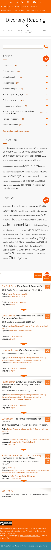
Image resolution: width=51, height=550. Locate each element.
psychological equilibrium (11, 473)
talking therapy (25, 473)
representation (15, 185)
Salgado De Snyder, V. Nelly (29, 455)
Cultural (31, 440)
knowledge (14, 176)
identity (27, 172)
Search (46, 46)
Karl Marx (20, 234)
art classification (42, 148)
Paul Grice (35, 242)
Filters (46, 278)
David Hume (23, 211)
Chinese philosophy (32, 151)
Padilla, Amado (9, 455)
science (38, 185)
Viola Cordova (26, 253)
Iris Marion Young (41, 225)
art (34, 148)
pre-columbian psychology (40, 470)
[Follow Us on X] (28, 2)
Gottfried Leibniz (35, 220)
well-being (28, 363)
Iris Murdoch (8, 230)
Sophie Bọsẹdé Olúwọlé (13, 250)
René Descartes (19, 246)
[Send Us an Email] (11, 2)
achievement (13, 296)
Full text (47, 287)
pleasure (20, 399)
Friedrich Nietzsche (34, 216)
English (12, 305)
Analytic (12, 302)
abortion (6, 148)
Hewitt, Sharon (8, 382)
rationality (6, 185)
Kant (5, 176)
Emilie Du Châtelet (22, 216)
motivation (13, 331)
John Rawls (35, 230)
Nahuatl (18, 478)
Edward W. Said (11, 216)
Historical (45, 440)
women (15, 188)
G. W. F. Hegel (22, 219)
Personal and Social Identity (22, 429)
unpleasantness (26, 331)
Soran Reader (32, 249)
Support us (32, 11)
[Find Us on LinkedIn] (40, 2)
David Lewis (35, 211)
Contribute (6, 11)
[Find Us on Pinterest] (34, 2)
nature (5, 181)
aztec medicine (14, 470)
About (43, 11)
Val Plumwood (15, 253)
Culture (9, 429)
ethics (37, 160)
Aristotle (17, 206)
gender (20, 171)
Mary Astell (20, 238)
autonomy (8, 151)
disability (10, 161)
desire (5, 161)
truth (5, 188)
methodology (31, 176)
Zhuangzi (16, 258)
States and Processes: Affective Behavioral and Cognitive (21, 360)
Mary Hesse (29, 238)
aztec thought (25, 470)
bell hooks (26, 206)
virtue (9, 188)
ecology (17, 161)
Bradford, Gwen (9, 286)
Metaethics (24, 294)
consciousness (34, 156)
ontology (12, 181)
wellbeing (34, 473)
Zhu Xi (25, 258)
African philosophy (16, 148)
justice (43, 171)
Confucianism (21, 156)
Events (25, 7)
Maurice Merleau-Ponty (11, 242)
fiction (13, 172)
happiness (13, 363)
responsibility (27, 184)
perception (28, 180)
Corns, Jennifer (8, 315)
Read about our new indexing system (16, 131)
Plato (10, 245)
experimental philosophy (13, 167)
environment (26, 161)
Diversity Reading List (26, 22)
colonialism (9, 155)
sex (43, 184)
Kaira (8, 538)
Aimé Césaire (7, 206)
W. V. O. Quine (36, 253)
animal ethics (28, 148)
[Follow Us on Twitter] (22, 2)
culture (43, 156)
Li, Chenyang (7, 419)
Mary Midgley (40, 238)
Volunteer (20, 11)
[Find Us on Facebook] (16, 2)
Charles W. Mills (38, 206)
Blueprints (14, 7)
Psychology (11, 468)
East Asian (38, 440)
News (3, 7)
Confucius (11, 444)
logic (23, 176)
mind (38, 176)
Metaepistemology (13, 294)
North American (21, 302)
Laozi (28, 234)
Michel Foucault (25, 242)
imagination (35, 172)
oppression (18, 181)
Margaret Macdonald (9, 238)
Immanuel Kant (20, 225)
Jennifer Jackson (21, 230)
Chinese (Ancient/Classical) (19, 442)
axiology (22, 296)
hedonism (20, 363)
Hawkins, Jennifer (10, 350)
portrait (37, 181)
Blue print (47, 461)
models (44, 176)
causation (17, 152)
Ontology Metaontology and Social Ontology (30, 358)
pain (19, 331)
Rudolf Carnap (30, 246)
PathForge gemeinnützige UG (30, 536)
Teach (34, 7)
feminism (31, 166)
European (19, 337)
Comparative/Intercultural (18, 440)
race (43, 180)
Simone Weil (39, 246)
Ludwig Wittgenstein (39, 235)
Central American (16, 476)
